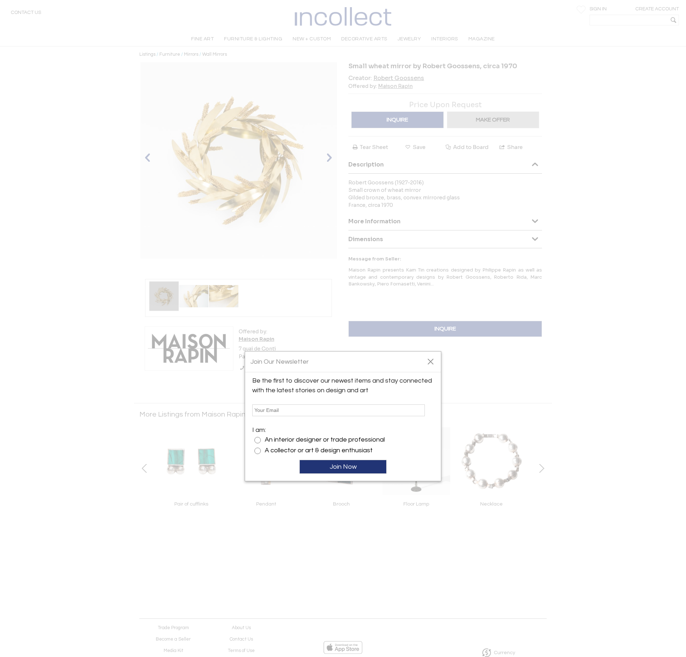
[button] (430, 361)
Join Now (343, 466)
